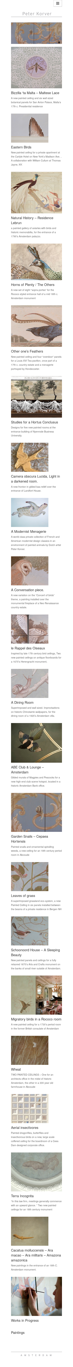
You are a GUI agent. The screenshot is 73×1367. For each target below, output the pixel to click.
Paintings (18, 1332)
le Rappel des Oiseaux (28, 647)
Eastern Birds (21, 147)
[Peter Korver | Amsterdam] (36, 9)
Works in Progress (25, 1320)
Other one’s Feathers (27, 351)
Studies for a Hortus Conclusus (34, 422)
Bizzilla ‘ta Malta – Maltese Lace (35, 92)
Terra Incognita (22, 1195)
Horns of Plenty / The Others (32, 284)
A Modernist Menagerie (28, 531)
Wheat (16, 1069)
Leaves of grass (23, 895)
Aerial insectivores (24, 1127)
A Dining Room (22, 702)
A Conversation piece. (27, 589)
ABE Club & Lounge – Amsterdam (27, 769)
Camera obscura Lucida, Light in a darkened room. (35, 479)
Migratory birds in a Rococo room (36, 1018)
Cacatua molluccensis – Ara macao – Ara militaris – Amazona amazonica (36, 1255)
